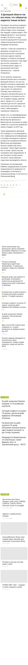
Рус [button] (5, 8)
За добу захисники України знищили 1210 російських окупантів (13, 403)
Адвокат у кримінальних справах (11, 515)
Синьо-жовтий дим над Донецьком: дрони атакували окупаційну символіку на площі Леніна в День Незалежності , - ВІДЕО (14, 251)
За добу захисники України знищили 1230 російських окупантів (12, 316)
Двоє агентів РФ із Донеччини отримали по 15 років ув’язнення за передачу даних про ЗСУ (13, 328)
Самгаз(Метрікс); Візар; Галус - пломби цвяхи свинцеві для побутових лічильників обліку (14, 539)
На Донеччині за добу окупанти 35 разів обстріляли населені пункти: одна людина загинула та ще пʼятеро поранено (14, 428)
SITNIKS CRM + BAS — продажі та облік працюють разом (13, 586)
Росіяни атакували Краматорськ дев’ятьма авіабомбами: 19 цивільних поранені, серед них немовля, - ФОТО (13, 266)
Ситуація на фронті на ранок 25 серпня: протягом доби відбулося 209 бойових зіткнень (14, 305)
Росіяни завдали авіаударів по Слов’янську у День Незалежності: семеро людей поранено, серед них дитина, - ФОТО (13, 342)
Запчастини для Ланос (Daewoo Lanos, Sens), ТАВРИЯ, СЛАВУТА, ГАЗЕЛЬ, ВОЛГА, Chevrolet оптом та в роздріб (13, 502)
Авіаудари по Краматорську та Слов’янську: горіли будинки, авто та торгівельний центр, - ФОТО (14, 441)
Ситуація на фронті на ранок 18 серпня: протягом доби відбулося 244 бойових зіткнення (14, 414)
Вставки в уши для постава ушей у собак (12, 563)
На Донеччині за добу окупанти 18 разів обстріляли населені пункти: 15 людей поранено (14, 294)
